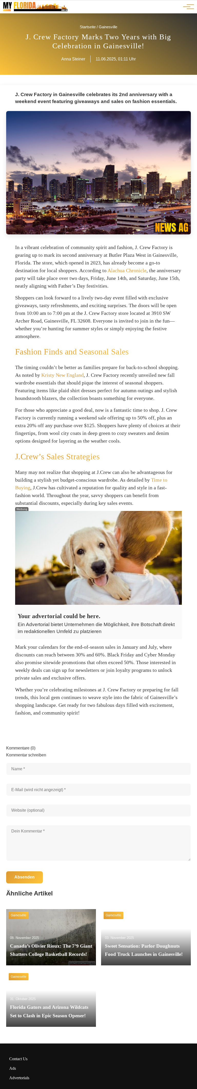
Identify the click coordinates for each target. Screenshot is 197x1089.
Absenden (24, 877)
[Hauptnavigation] (186, 6)
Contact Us (18, 1059)
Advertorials (19, 1078)
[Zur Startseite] (35, 10)
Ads (12, 1068)
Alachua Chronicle (126, 270)
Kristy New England (62, 375)
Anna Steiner (73, 59)
